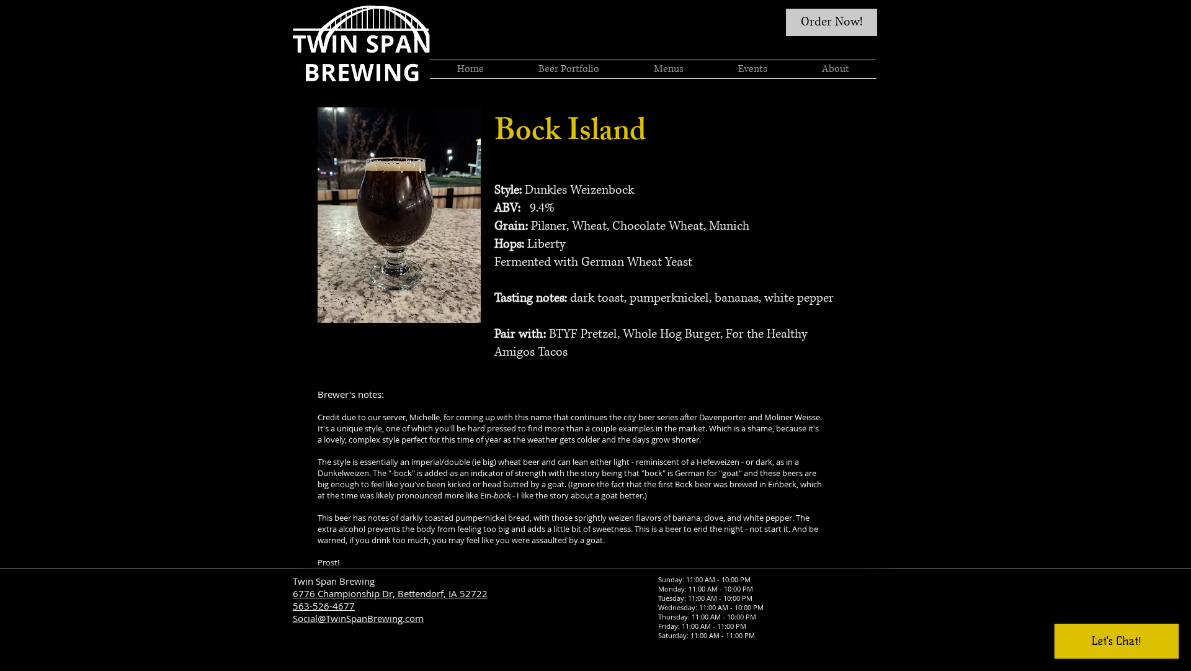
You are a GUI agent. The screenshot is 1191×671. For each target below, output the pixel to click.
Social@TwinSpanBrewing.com (358, 618)
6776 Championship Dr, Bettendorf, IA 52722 (390, 593)
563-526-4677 (324, 606)
